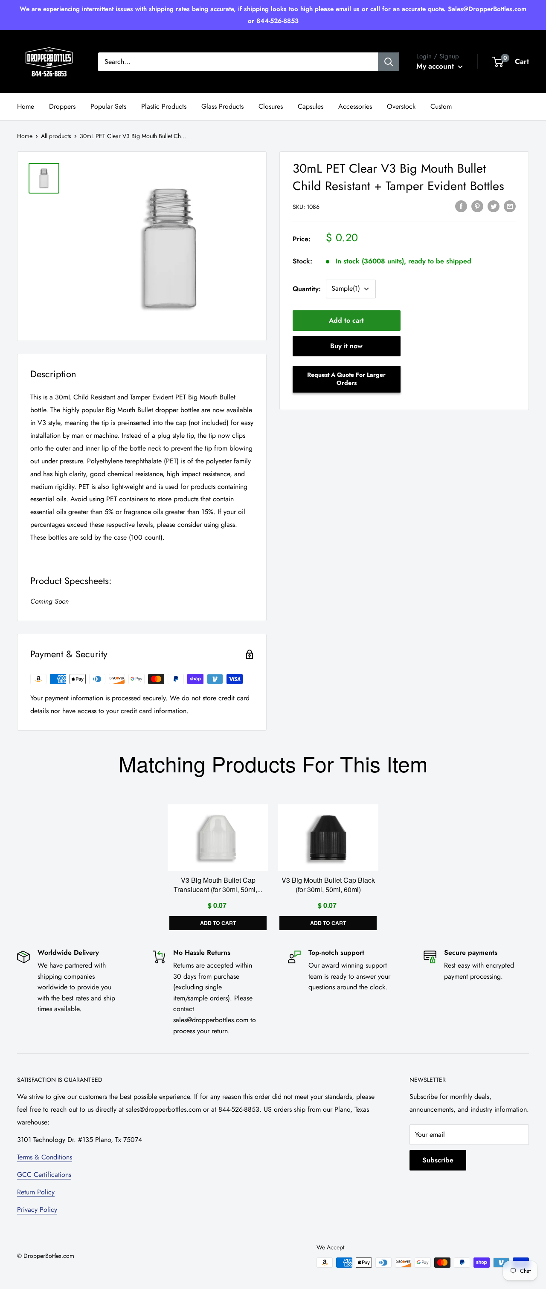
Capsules (310, 106)
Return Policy (36, 1192)
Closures (270, 106)
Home (25, 106)
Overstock (401, 106)
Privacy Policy (37, 1209)
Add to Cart (218, 923)
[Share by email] (510, 205)
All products (56, 136)
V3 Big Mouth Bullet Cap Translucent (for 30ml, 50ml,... (218, 885)
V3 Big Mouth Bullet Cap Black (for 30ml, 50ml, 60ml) (328, 885)
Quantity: (307, 289)
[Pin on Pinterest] (477, 205)
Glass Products (222, 106)
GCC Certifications (44, 1174)
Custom (441, 106)
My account (436, 66)
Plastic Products (163, 106)
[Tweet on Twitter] (494, 205)
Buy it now (346, 346)
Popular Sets (108, 106)
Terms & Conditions (44, 1157)
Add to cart (346, 320)
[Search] (388, 61)
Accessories (355, 106)
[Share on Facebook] (461, 205)
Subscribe (437, 1160)
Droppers (62, 106)
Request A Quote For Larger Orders (346, 378)
